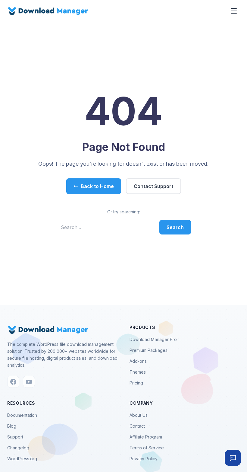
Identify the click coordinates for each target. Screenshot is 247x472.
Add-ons (138, 361)
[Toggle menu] (234, 11)
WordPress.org (22, 458)
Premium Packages (148, 350)
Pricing (136, 382)
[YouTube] (29, 382)
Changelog (18, 447)
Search (175, 227)
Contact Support (153, 186)
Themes (138, 372)
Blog (11, 426)
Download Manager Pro (153, 339)
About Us (139, 415)
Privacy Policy (144, 458)
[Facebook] (13, 382)
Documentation (22, 415)
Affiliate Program (146, 436)
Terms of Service (147, 447)
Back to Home (97, 186)
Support (15, 436)
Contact (137, 426)
